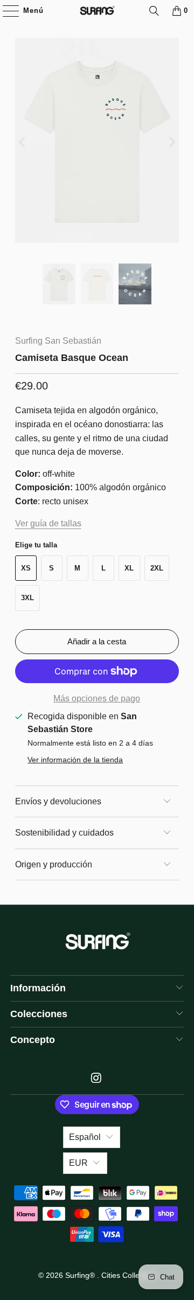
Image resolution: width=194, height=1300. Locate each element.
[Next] (170, 142)
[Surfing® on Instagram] (96, 1079)
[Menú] (5, 11)
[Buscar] (154, 11)
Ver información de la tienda (75, 760)
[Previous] (23, 142)
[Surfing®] (97, 11)
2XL (156, 568)
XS (26, 568)
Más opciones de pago (96, 698)
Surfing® (81, 1275)
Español (85, 1137)
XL (129, 568)
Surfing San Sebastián (58, 340)
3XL (27, 598)
